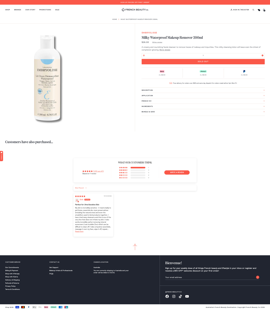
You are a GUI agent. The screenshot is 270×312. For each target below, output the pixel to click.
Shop (7, 10)
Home (114, 19)
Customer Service (12, 262)
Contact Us (54, 262)
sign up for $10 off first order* (135, 2)
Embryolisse (149, 33)
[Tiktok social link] (180, 296)
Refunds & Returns (12, 283)
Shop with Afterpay (12, 274)
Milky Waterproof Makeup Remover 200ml (139, 19)
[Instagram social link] (174, 296)
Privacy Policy (10, 286)
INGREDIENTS (147, 106)
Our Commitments (12, 267)
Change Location (101, 262)
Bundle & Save (148, 112)
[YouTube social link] (187, 296)
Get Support (53, 267)
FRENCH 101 (146, 101)
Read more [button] (79, 231)
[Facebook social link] (167, 296)
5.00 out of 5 (98, 171)
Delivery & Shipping (12, 280)
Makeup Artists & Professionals (61, 270)
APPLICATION (147, 96)
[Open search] (253, 10)
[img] (80, 196)
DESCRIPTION (147, 90)
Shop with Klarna (11, 277)
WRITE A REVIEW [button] (177, 172)
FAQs (51, 274)
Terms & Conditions (12, 289)
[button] (123, 167)
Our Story (30, 10)
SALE (57, 10)
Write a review (157, 42)
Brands (17, 10)
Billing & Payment (11, 270)
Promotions (45, 10)
